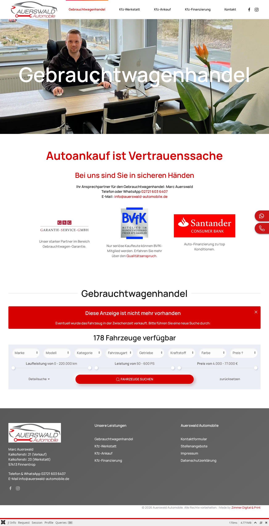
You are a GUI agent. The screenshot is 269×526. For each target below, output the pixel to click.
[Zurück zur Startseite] (34, 9)
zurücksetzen (230, 379)
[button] (255, 312)
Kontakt (230, 9)
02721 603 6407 (154, 191)
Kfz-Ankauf (162, 9)
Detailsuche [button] (38, 379)
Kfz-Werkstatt (129, 9)
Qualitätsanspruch (141, 256)
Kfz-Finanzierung (198, 9)
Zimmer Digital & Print (246, 507)
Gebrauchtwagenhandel (87, 9)
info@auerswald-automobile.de (140, 196)
